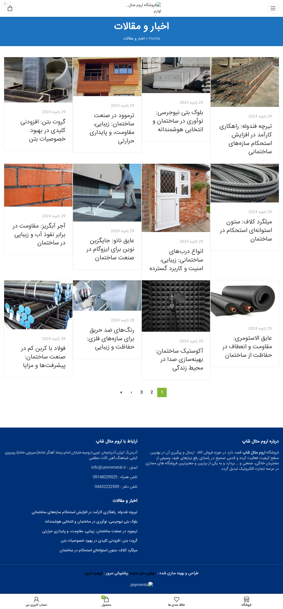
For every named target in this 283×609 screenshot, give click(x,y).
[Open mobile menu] (273, 8)
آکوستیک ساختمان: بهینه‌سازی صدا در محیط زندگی (179, 360)
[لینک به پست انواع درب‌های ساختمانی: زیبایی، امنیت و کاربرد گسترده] (176, 198)
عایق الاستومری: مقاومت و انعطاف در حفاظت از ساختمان (247, 347)
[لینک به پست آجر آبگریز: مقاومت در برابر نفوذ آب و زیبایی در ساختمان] (38, 185)
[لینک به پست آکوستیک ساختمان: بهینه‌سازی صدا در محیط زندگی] (176, 305)
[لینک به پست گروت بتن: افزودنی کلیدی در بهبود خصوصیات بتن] (38, 80)
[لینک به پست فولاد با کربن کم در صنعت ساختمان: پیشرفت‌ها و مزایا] (38, 304)
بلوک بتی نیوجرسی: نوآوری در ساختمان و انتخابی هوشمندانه (178, 121)
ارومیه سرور (94, 573)
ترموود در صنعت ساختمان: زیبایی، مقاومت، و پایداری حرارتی (112, 128)
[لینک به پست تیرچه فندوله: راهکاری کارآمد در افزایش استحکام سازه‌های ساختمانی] (245, 82)
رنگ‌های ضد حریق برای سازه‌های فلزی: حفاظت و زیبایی (110, 339)
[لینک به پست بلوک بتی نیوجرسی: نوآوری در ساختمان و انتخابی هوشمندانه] (176, 75)
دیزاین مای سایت (142, 573)
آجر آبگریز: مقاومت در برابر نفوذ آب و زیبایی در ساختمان (39, 235)
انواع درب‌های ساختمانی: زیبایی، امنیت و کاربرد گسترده (176, 260)
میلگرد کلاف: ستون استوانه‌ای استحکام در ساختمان (246, 230)
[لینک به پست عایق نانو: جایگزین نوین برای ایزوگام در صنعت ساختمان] (107, 192)
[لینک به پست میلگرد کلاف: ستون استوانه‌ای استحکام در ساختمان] (245, 183)
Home (154, 39)
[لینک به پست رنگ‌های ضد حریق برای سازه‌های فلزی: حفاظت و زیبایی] (107, 295)
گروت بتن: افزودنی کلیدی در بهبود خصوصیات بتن (42, 130)
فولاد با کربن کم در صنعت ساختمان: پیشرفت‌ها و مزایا (43, 357)
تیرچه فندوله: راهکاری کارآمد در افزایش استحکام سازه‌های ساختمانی (245, 139)
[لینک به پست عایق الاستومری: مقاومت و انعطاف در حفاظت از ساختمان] (245, 299)
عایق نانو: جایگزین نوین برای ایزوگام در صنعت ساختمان (110, 249)
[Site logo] (141, 9)
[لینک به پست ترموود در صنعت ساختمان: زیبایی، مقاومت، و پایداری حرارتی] (107, 76)
